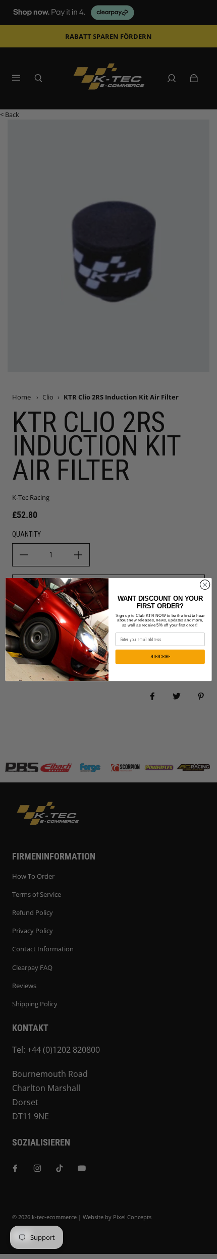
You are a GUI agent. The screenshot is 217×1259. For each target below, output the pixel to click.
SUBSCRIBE (160, 656)
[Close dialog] (204, 584)
